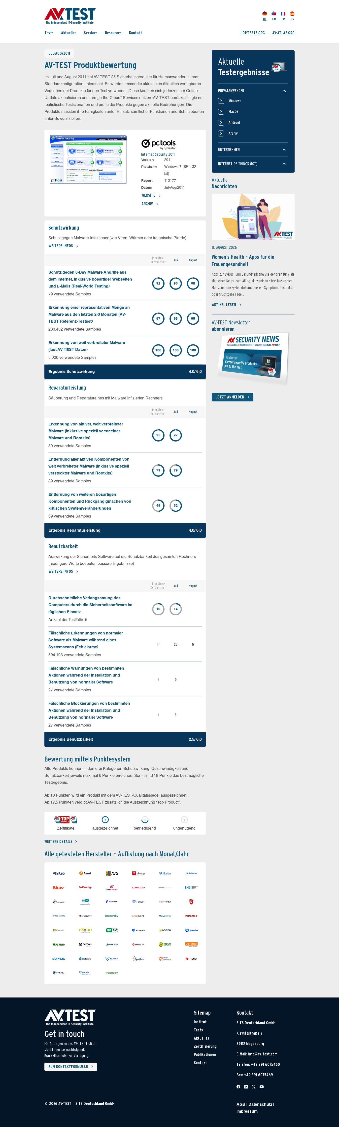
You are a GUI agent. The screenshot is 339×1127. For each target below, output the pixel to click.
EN (274, 19)
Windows (235, 100)
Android (234, 122)
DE (265, 19)
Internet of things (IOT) (237, 163)
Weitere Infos (61, 245)
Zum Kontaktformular (68, 1066)
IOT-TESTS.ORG (253, 32)
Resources (113, 32)
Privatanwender (231, 90)
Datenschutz (260, 1105)
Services (91, 32)
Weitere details (58, 841)
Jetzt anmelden (230, 397)
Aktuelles (68, 32)
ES (292, 19)
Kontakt (135, 32)
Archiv (147, 203)
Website (148, 195)
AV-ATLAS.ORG (283, 32)
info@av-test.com (262, 1054)
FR (283, 19)
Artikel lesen (224, 304)
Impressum (247, 1112)
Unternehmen (229, 149)
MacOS (233, 111)
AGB (241, 1105)
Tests (49, 32)
